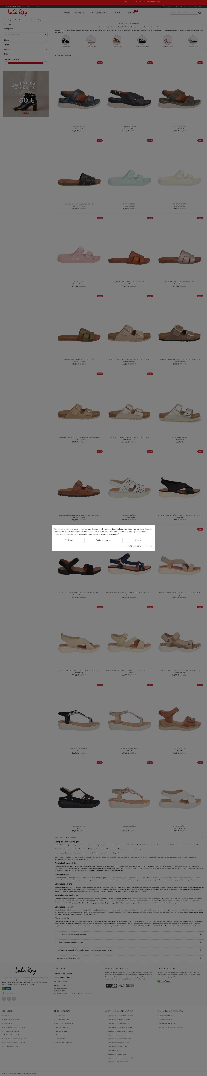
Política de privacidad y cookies (140, 546)
